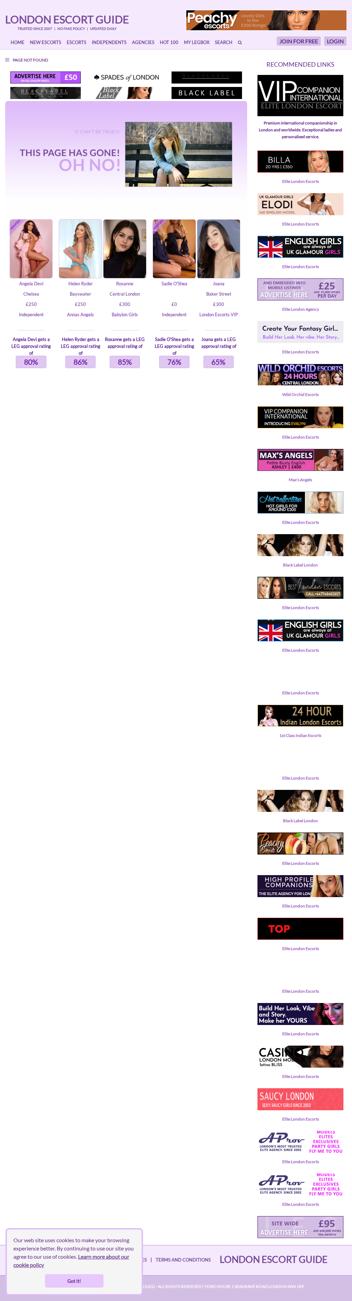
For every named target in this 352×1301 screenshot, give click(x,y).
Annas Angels (80, 314)
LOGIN (335, 41)
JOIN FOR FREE (298, 41)
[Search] (240, 42)
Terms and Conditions (183, 1260)
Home (17, 42)
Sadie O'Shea (174, 283)
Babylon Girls (125, 314)
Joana (218, 283)
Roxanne (124, 283)
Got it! (74, 1281)
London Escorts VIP (218, 314)
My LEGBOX (196, 42)
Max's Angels (300, 479)
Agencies (143, 42)
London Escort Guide (67, 19)
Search (223, 42)
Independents (109, 42)
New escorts (45, 42)
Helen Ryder (80, 283)
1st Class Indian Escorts (300, 735)
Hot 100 (169, 42)
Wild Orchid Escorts (300, 394)
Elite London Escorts (300, 181)
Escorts (76, 42)
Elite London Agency (300, 309)
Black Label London (300, 564)
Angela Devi (31, 283)
